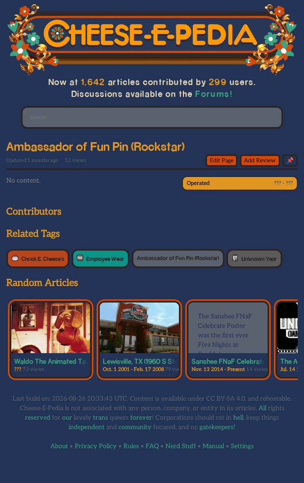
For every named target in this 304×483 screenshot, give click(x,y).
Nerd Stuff (180, 446)
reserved (37, 418)
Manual (213, 446)
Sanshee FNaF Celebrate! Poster (240, 361)
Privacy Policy (96, 446)
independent (86, 427)
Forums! (214, 94)
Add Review (260, 160)
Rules (131, 446)
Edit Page (222, 160)
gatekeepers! (218, 427)
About (59, 446)
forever (141, 418)
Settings (242, 446)
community (135, 427)
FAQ (152, 446)
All (262, 408)
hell (238, 418)
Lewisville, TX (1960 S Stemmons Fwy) (160, 361)
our (67, 418)
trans (100, 418)
